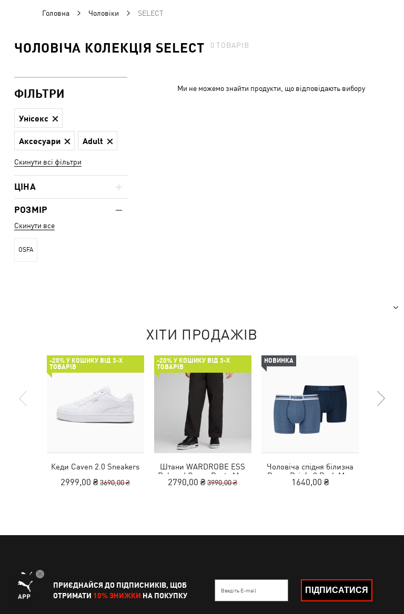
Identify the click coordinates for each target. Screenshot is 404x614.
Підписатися (336, 590)
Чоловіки (103, 13)
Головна (55, 13)
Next (380, 398)
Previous (23, 398)
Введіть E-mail (238, 590)
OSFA (25, 249)
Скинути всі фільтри (48, 162)
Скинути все (34, 225)
